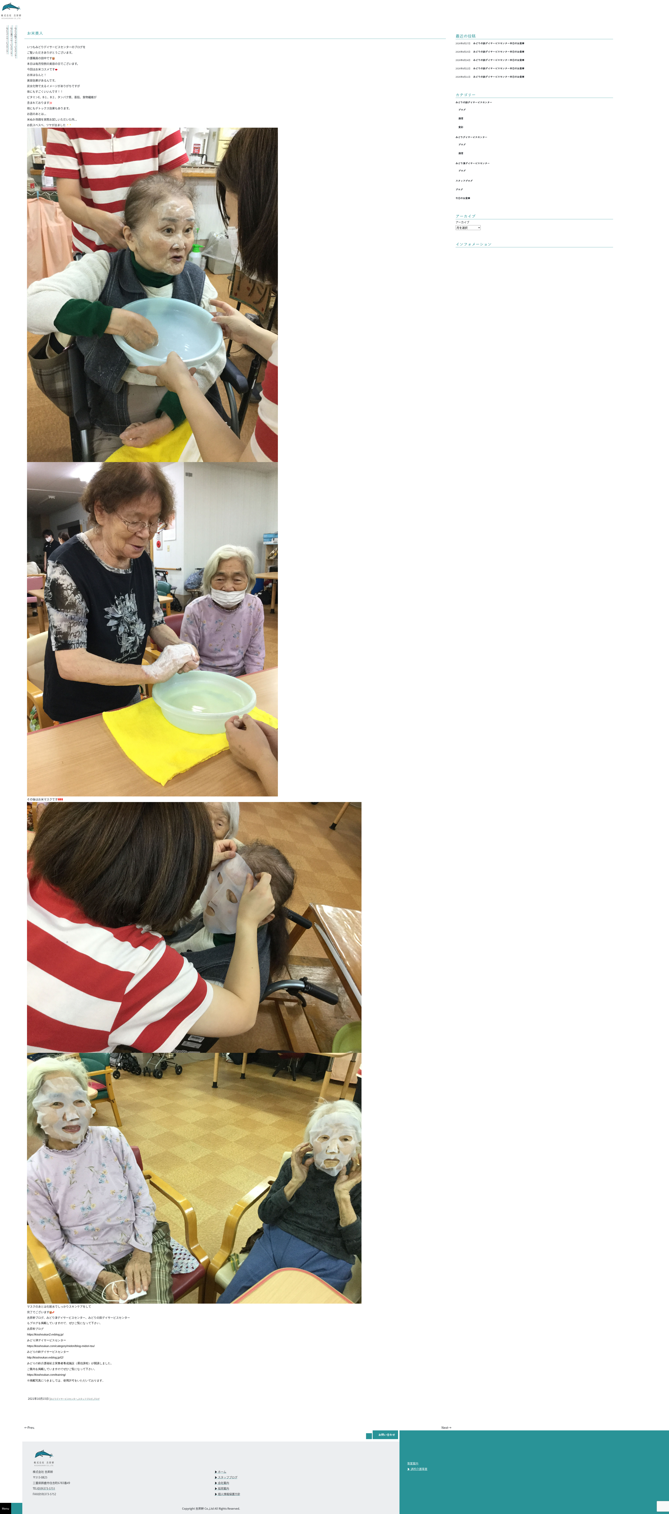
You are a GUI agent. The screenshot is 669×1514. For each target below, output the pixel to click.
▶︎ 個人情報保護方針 (227, 1494)
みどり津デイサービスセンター (473, 163)
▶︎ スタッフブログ (225, 1478)
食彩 (460, 127)
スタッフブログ (85, 1398)
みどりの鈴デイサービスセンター (474, 102)
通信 (460, 118)
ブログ (96, 1398)
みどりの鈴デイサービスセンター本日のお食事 (498, 43)
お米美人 (35, 33)
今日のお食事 (463, 198)
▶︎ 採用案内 (221, 1489)
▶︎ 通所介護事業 (417, 1469)
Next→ (446, 1427)
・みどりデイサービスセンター (7, 39)
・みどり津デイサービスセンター (11, 40)
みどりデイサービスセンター (63, 1398)
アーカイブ (462, 222)
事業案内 (412, 1464)
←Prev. (29, 1427)
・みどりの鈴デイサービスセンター (15, 42)
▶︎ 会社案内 (221, 1483)
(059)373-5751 (46, 1489)
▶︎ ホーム (220, 1472)
